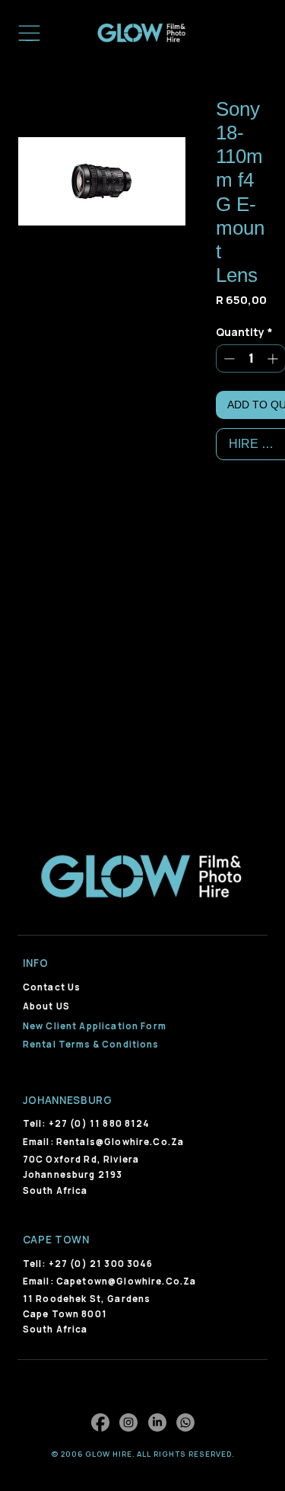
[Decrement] (227, 358)
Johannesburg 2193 (73, 1174)
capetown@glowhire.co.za (126, 1281)
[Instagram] (128, 1422)
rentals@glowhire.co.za (120, 1141)
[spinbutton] (250, 358)
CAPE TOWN (56, 1239)
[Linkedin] (157, 1422)
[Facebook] (100, 1422)
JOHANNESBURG (67, 1100)
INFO (36, 963)
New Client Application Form (94, 1026)
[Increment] (273, 358)
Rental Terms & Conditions (91, 1044)
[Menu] (29, 33)
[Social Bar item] (185, 1422)
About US (46, 1006)
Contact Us (52, 987)
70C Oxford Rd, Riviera (81, 1159)
